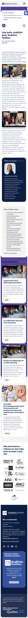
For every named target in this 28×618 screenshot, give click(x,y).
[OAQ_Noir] (20, 479)
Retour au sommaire (10, 253)
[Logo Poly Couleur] (8, 490)
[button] (26, 13)
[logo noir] (20, 468)
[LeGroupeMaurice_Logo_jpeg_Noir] (8, 485)
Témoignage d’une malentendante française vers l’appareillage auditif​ (14, 234)
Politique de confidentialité (11, 541)
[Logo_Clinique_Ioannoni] (14, 497)
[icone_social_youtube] (12, 546)
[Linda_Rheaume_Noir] (20, 461)
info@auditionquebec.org (10, 538)
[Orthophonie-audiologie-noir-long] (8, 468)
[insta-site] (8, 546)
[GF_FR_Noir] (8, 461)
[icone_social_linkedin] (16, 546)
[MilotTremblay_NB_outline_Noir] (20, 474)
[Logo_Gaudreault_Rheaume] (20, 490)
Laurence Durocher (9, 41)
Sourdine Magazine (8, 12)
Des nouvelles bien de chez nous (13, 15)
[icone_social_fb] (4, 546)
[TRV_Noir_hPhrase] (8, 474)
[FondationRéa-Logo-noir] (8, 479)
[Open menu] (24, 4)
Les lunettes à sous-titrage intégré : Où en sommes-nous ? (14, 225)
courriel (22, 531)
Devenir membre (14, 582)
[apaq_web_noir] (20, 485)
